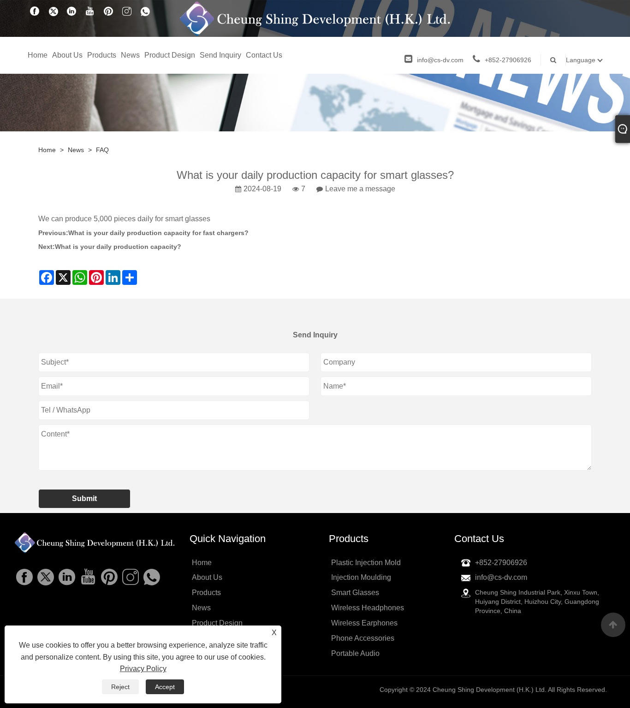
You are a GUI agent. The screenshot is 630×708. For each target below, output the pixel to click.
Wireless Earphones (364, 623)
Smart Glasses (355, 592)
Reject (120, 686)
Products (101, 55)
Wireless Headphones (367, 608)
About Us (67, 55)
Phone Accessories (362, 638)
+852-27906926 (508, 60)
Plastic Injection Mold (366, 562)
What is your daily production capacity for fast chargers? (158, 232)
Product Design (169, 55)
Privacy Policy (143, 669)
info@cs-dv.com (440, 60)
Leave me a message (360, 189)
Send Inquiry (220, 55)
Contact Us (264, 55)
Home (38, 55)
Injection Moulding (361, 577)
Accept (165, 686)
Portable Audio (355, 653)
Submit (84, 498)
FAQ (102, 149)
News (130, 55)
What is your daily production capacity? (118, 246)
